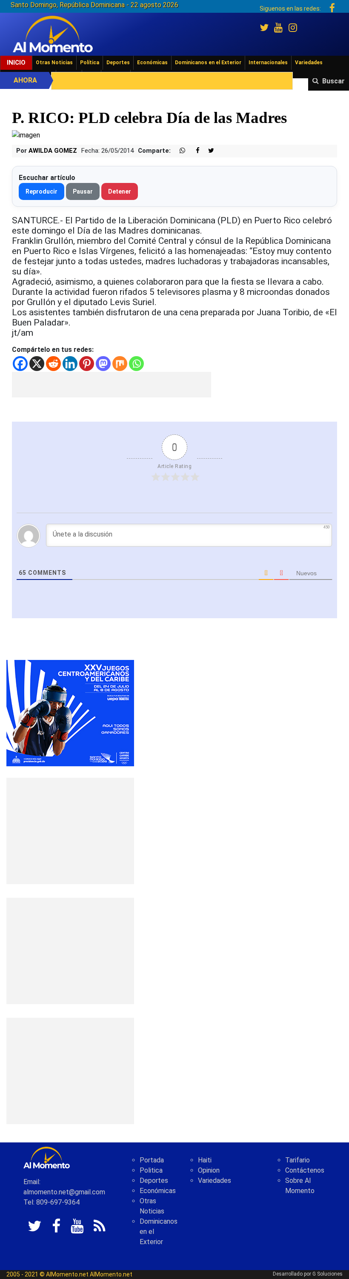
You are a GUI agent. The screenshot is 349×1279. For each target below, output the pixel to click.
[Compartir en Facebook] (193, 151)
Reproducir (41, 191)
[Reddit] (53, 363)
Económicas (152, 63)
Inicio (16, 62)
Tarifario (297, 1160)
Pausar (83, 191)
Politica (151, 1170)
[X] (36, 363)
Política (89, 63)
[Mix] (119, 363)
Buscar (333, 81)
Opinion (209, 1170)
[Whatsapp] (136, 363)
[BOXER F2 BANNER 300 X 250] (70, 713)
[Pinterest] (86, 363)
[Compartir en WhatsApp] (178, 151)
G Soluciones (327, 1274)
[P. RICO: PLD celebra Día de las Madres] (26, 135)
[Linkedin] (70, 363)
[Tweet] (207, 151)
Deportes (118, 63)
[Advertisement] (111, 384)
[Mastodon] (103, 363)
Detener (119, 191)
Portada (152, 1160)
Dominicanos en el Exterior (208, 63)
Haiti (205, 1160)
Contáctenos (304, 1170)
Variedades (309, 63)
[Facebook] (20, 363)
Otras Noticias (54, 63)
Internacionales (268, 63)
